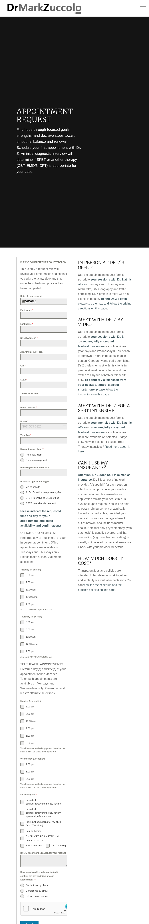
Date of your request (31, 296)
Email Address (28, 407)
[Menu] (141, 8)
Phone (24, 421)
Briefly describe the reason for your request (43, 853)
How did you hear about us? (35, 467)
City (23, 365)
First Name (26, 310)
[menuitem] (141, 8)
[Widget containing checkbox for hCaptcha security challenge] (43, 909)
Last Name (26, 324)
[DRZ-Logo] (44, 8)
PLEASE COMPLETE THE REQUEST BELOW (43, 262)
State (23, 379)
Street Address (29, 338)
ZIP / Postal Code (29, 393)
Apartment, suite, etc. (31, 352)
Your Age (25, 435)
